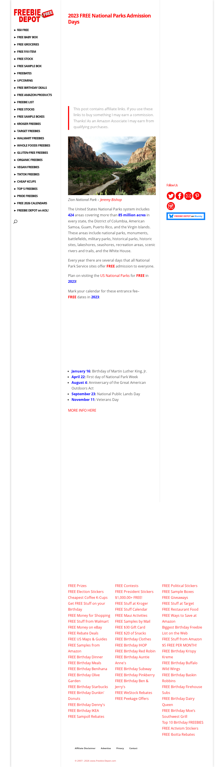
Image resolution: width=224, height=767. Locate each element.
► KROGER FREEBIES (27, 124)
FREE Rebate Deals (83, 633)
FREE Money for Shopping (89, 615)
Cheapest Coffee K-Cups (88, 597)
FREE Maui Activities (131, 615)
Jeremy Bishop (110, 199)
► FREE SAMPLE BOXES (29, 117)
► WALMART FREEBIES (29, 138)
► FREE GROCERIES (26, 44)
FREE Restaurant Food (180, 609)
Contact (133, 748)
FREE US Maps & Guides (87, 639)
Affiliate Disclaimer (85, 748)
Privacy (120, 748)
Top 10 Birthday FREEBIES (182, 722)
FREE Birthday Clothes (133, 639)
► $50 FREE (21, 30)
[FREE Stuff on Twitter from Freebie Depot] (170, 198)
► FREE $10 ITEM (25, 52)
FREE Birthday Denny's (86, 704)
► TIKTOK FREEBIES (26, 174)
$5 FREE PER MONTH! (179, 645)
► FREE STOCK (23, 59)
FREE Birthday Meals (84, 662)
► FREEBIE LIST (24, 102)
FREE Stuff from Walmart (88, 621)
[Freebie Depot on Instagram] (170, 209)
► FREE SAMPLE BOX (27, 66)
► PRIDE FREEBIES (26, 196)
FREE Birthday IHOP (131, 645)
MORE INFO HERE (82, 410)
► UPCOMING (23, 80)
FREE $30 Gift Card (130, 627)
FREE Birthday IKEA (83, 710)
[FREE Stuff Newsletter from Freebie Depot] (188, 198)
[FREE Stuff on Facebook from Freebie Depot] (179, 198)
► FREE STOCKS (24, 109)
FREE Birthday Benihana (87, 668)
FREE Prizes (77, 585)
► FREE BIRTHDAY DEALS (30, 88)
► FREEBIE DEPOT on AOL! (31, 210)
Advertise (106, 748)
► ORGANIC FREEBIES (28, 160)
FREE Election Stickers (86, 591)
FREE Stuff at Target (178, 603)
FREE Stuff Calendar (131, 609)
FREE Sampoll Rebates (86, 716)
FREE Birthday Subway (133, 668)
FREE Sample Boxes (178, 591)
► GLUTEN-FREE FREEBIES (31, 153)
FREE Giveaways (175, 597)
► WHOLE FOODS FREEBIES (32, 145)
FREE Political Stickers (180, 585)
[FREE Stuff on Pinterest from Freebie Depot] (197, 198)
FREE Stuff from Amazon (182, 639)
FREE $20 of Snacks (130, 633)
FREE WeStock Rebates (133, 692)
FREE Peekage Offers (132, 698)
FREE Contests (126, 585)
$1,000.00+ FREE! (128, 597)
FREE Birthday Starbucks (88, 686)
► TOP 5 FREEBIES (25, 189)
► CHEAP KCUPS (25, 181)
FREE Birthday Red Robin (135, 651)
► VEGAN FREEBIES (26, 167)
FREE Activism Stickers (180, 728)
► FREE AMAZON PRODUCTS (33, 95)
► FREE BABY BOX (26, 37)
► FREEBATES (23, 73)
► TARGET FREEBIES (27, 131)
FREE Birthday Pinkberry (135, 675)
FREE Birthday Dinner (85, 657)
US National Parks (115, 275)
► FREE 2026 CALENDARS (30, 203)
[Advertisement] (112, 64)
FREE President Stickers (134, 591)
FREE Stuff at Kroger (131, 603)
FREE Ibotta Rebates (178, 734)
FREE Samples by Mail (132, 621)
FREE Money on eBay (85, 627)
